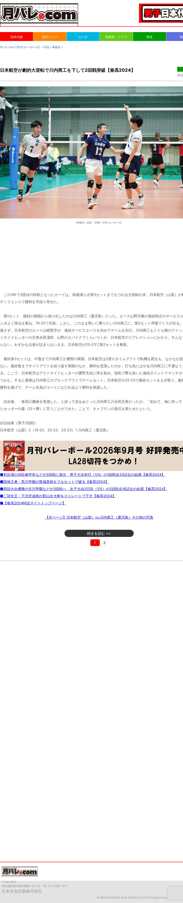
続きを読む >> (99, 533)
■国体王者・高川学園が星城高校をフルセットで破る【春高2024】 (54, 481)
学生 (149, 37)
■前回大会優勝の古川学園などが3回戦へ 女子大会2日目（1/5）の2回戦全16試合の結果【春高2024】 (83, 489)
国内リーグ (50, 37)
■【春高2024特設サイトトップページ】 (33, 503)
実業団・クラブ (116, 37)
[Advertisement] (99, 254)
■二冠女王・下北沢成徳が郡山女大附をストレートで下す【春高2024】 (58, 496)
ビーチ (83, 37)
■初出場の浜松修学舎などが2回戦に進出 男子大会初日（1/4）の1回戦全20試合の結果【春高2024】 (82, 474)
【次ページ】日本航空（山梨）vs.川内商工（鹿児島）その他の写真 (99, 517)
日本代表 (16, 37)
